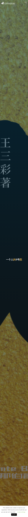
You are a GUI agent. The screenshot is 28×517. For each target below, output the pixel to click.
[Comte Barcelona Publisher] (8, 2)
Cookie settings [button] (21, 512)
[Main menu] (25, 2)
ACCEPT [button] (14, 514)
